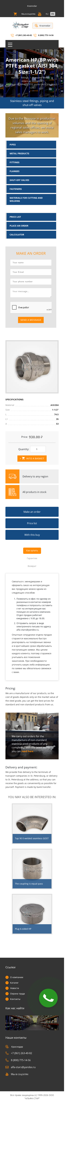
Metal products (19, 153)
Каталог (14, 982)
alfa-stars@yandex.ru (23, 1067)
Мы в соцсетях (19, 1074)
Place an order (19, 225)
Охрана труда (17, 993)
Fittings (14, 162)
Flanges (14, 171)
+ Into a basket (32, 458)
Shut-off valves (19, 180)
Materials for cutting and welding (26, 199)
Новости (14, 988)
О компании (16, 977)
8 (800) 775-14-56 (45, 35)
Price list (15, 216)
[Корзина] (15, 14)
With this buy (32, 535)
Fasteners (16, 188)
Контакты (15, 999)
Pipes (13, 144)
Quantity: (23, 449)
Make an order (32, 511)
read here (27, 751)
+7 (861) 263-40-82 (23, 35)
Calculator (17, 234)
